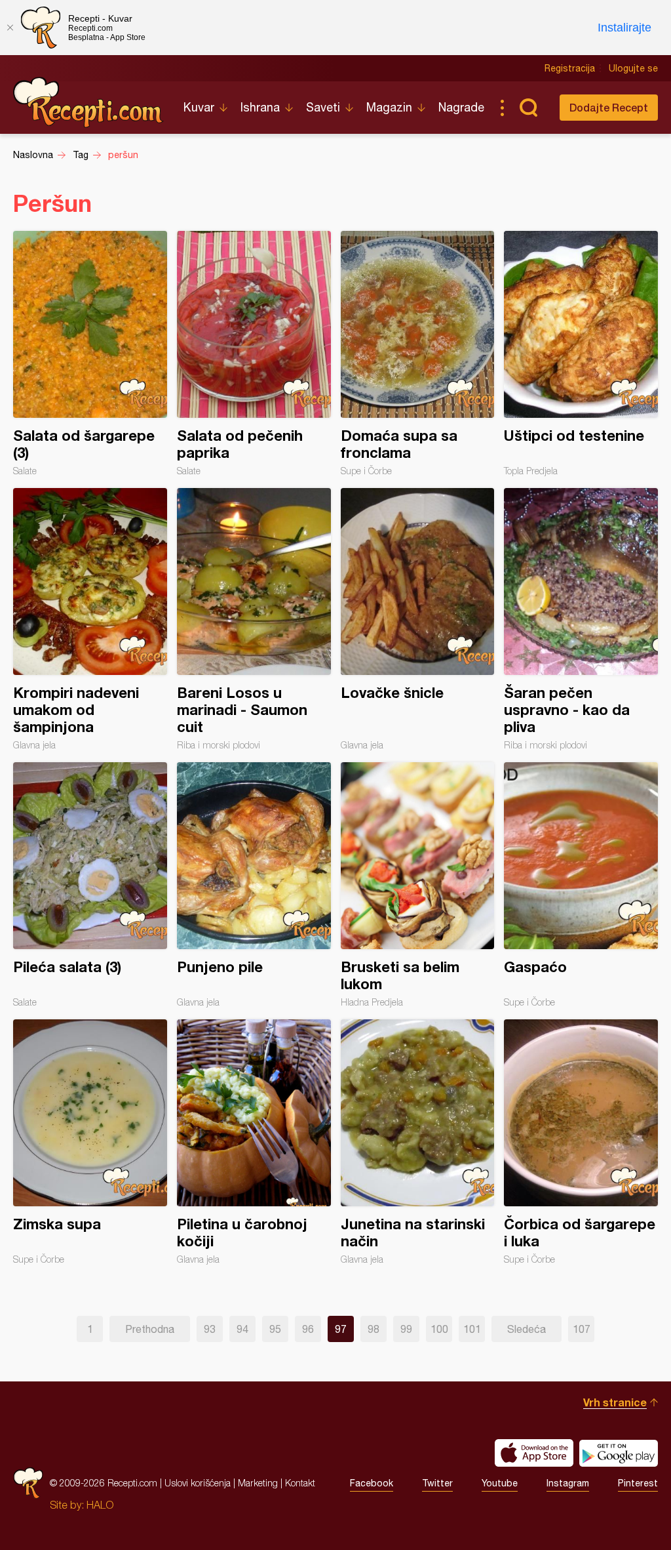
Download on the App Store (534, 1453)
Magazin (389, 107)
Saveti (323, 107)
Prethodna (149, 1329)
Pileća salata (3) (90, 885)
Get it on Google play (618, 1453)
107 (581, 1329)
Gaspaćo (581, 885)
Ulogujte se (633, 68)
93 (210, 1329)
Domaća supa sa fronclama (418, 353)
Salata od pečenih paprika (254, 353)
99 (406, 1329)
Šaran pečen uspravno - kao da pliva (581, 619)
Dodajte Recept (608, 107)
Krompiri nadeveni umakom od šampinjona (90, 619)
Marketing (258, 1482)
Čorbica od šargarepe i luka (581, 1142)
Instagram (567, 1483)
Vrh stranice (615, 1402)
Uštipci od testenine (581, 353)
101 (472, 1329)
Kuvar (198, 107)
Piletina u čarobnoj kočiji (254, 1142)
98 (373, 1329)
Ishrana (260, 107)
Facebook (371, 1483)
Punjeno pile (254, 885)
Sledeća (526, 1329)
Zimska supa (90, 1142)
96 (308, 1329)
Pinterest (638, 1483)
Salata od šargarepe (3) (90, 353)
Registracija (570, 68)
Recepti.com (88, 102)
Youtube (500, 1483)
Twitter (437, 1483)
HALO (99, 1505)
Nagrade (461, 107)
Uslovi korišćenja (197, 1482)
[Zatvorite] (10, 27)
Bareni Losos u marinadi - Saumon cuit (254, 619)
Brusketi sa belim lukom (418, 885)
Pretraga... (528, 107)
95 (275, 1329)
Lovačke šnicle (418, 619)
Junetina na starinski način (418, 1142)
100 (439, 1329)
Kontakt (300, 1482)
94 (242, 1329)
